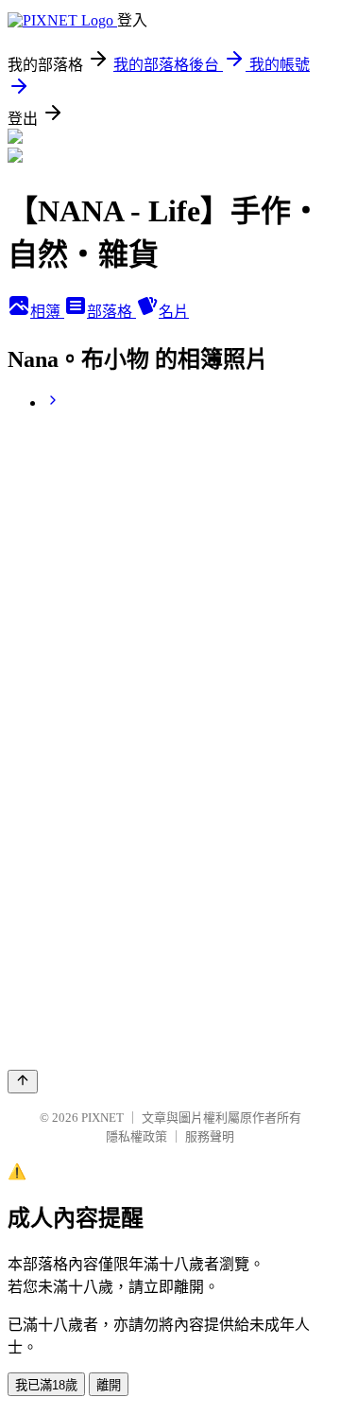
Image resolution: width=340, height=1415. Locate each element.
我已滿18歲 (46, 1385)
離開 (108, 1385)
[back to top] (23, 1081)
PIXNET (102, 1117)
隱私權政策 (136, 1136)
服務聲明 (209, 1136)
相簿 (47, 312)
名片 (174, 312)
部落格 (111, 312)
